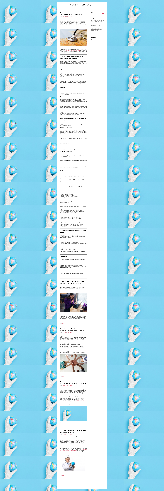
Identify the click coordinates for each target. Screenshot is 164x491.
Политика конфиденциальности (84, 8)
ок (103, 13)
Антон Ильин (69, 16)
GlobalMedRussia (82, 5)
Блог (63, 323)
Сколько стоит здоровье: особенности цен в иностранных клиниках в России (96, 29)
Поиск (92, 12)
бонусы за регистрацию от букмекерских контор (68, 315)
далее (61, 422)
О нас (74, 8)
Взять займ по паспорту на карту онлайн (72, 50)
